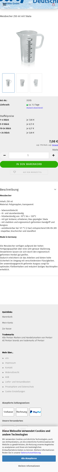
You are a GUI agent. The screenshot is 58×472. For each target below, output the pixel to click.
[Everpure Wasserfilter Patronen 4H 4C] (29, 12)
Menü (4, 4)
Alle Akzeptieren (29, 458)
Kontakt (8, 367)
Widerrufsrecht (12, 372)
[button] (4, 155)
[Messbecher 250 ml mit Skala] (29, 46)
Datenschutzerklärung (31, 453)
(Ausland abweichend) (34, 108)
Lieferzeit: (5, 105)
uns (7, 358)
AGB (7, 377)
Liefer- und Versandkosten (17, 382)
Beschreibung (9, 189)
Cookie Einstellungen (15, 391)
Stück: (55, 150)
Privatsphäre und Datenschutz (19, 387)
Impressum (10, 363)
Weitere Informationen (29, 466)
